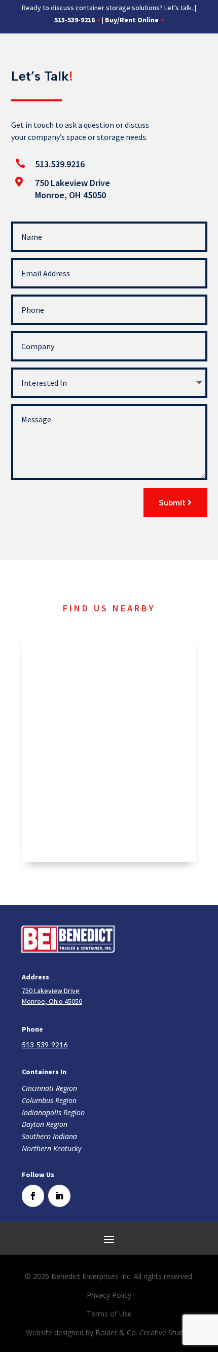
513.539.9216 (60, 164)
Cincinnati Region (49, 1088)
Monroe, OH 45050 (70, 195)
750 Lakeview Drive (72, 183)
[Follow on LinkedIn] (59, 1196)
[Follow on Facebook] (33, 1196)
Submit (172, 502)
